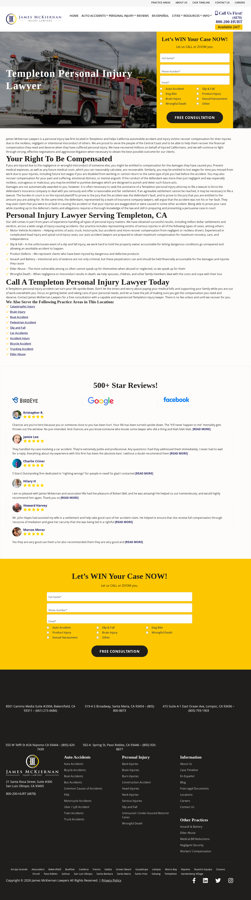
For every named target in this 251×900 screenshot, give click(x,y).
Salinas (66, 873)
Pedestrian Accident (23, 322)
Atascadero (38, 869)
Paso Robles (51, 873)
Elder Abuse (18, 354)
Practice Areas (160, 2)
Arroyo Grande (19, 869)
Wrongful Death (176, 104)
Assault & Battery (191, 827)
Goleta (108, 869)
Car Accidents (19, 333)
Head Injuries (130, 788)
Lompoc (156, 869)
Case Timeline (201, 2)
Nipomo (185, 869)
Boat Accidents (73, 776)
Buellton (70, 869)
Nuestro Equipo (203, 869)
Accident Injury (20, 338)
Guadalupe (141, 869)
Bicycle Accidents (75, 770)
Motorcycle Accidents (78, 801)
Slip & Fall (208, 89)
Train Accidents (74, 813)
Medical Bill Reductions (195, 839)
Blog (183, 782)
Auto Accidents (73, 764)
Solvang (156, 873)
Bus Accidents (73, 782)
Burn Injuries (130, 776)
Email (165, 82)
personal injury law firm (60, 139)
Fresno (96, 869)
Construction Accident (136, 782)
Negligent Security (192, 845)
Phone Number (171, 71)
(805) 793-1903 (198, 710)
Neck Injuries (130, 795)
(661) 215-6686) (46, 710)
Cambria (84, 869)
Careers (240, 2)
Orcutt (36, 873)
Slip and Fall (17, 328)
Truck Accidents (74, 819)
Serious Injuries (132, 801)
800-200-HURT (229, 19)
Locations (186, 795)
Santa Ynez (141, 873)
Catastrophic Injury (22, 306)
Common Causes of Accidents (83, 788)
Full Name (168, 58)
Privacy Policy (111, 880)
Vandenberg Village (192, 873)
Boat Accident (19, 317)
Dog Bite (171, 94)
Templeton (171, 873)
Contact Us (222, 2)
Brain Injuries (130, 770)
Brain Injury (173, 99)
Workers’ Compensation (195, 851)
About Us (181, 2)
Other (206, 104)
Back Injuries (130, 764)
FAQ (66, 795)
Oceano (220, 869)
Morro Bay (171, 869)
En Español (187, 776)
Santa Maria (124, 873)
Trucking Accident (21, 349)
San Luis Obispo (83, 873)
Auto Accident (175, 89)
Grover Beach (123, 869)
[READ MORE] (202, 429)
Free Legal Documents (194, 788)
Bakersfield (54, 869)
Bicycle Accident (20, 343)
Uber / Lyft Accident (76, 807)
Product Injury (211, 94)
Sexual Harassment (214, 99)
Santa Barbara (104, 873)
